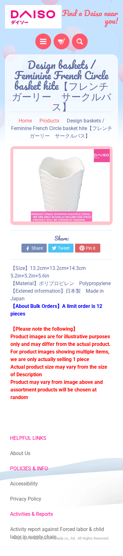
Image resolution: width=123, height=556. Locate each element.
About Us (20, 453)
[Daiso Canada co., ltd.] (33, 16)
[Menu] (43, 41)
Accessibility (24, 484)
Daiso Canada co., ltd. (59, 538)
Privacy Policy (25, 499)
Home (25, 121)
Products (49, 121)
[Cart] (61, 41)
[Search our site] (80, 41)
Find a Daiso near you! (90, 16)
